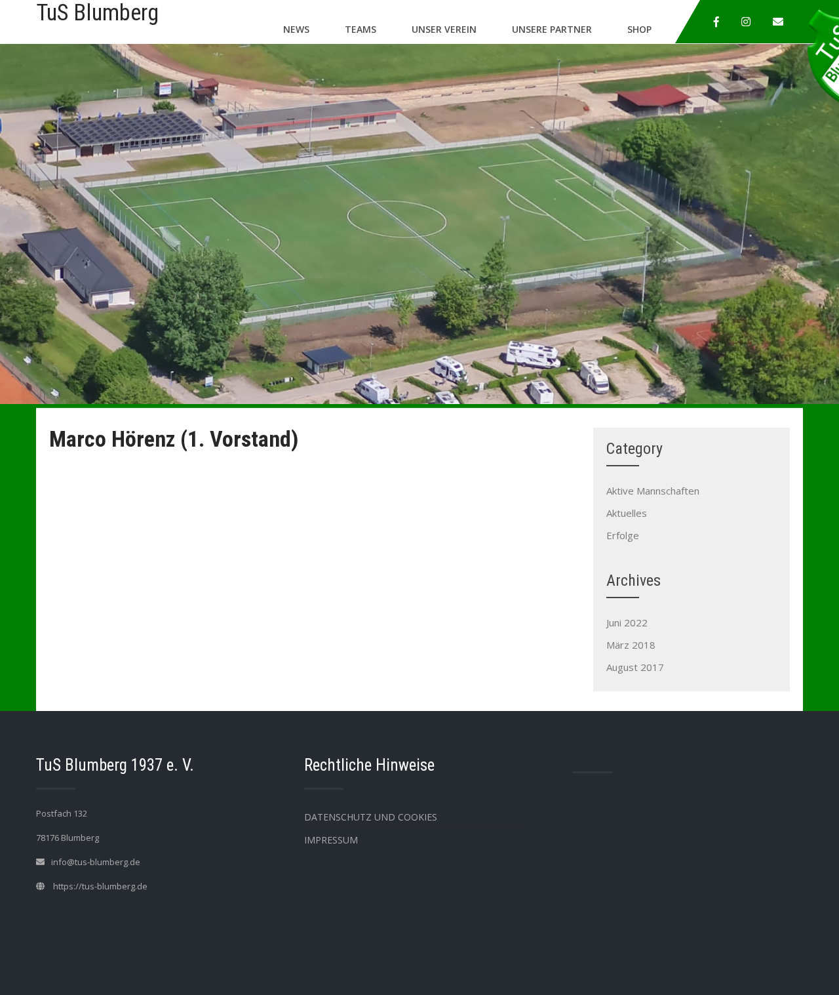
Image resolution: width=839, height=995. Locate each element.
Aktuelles (626, 512)
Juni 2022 (627, 622)
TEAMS (360, 29)
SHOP (639, 29)
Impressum (331, 840)
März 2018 (630, 644)
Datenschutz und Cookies (370, 817)
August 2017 (635, 667)
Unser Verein (444, 29)
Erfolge (622, 535)
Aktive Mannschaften (652, 490)
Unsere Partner (552, 29)
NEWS (296, 29)
